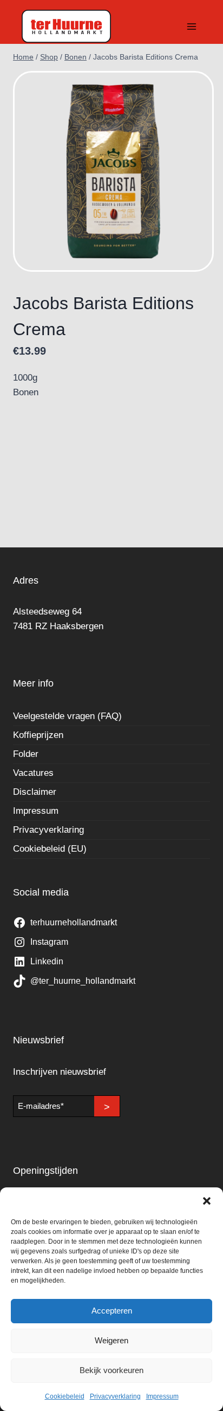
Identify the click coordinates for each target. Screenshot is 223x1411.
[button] (206, 1201)
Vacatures (33, 773)
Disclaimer (34, 792)
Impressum (162, 1396)
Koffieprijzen (38, 735)
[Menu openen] (191, 26)
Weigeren (111, 1340)
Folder (25, 754)
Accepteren (111, 1310)
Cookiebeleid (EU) (50, 849)
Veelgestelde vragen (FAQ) (67, 716)
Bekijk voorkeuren (111, 1370)
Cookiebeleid (64, 1396)
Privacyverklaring (115, 1396)
